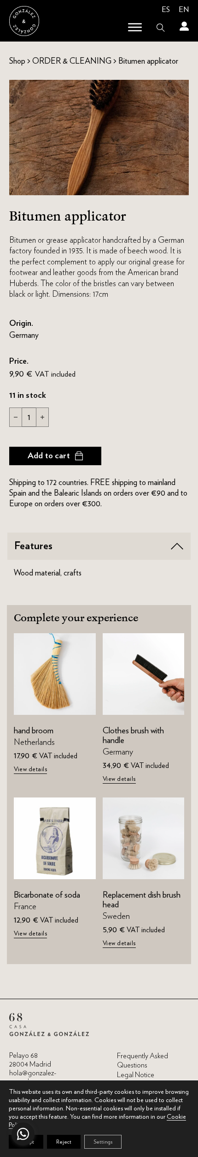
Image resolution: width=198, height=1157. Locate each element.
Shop (17, 61)
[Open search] (160, 28)
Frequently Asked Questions (142, 1060)
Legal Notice (135, 1075)
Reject (63, 1141)
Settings (102, 1141)
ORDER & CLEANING (71, 61)
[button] (99, 546)
